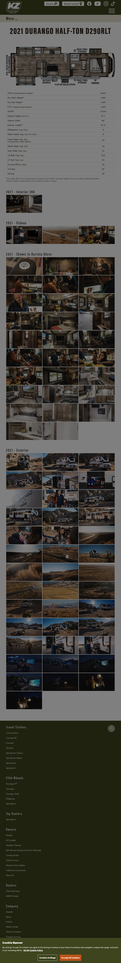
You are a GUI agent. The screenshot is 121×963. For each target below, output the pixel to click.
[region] (60, 950)
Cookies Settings (47, 957)
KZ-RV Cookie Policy (33, 950)
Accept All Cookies (70, 957)
